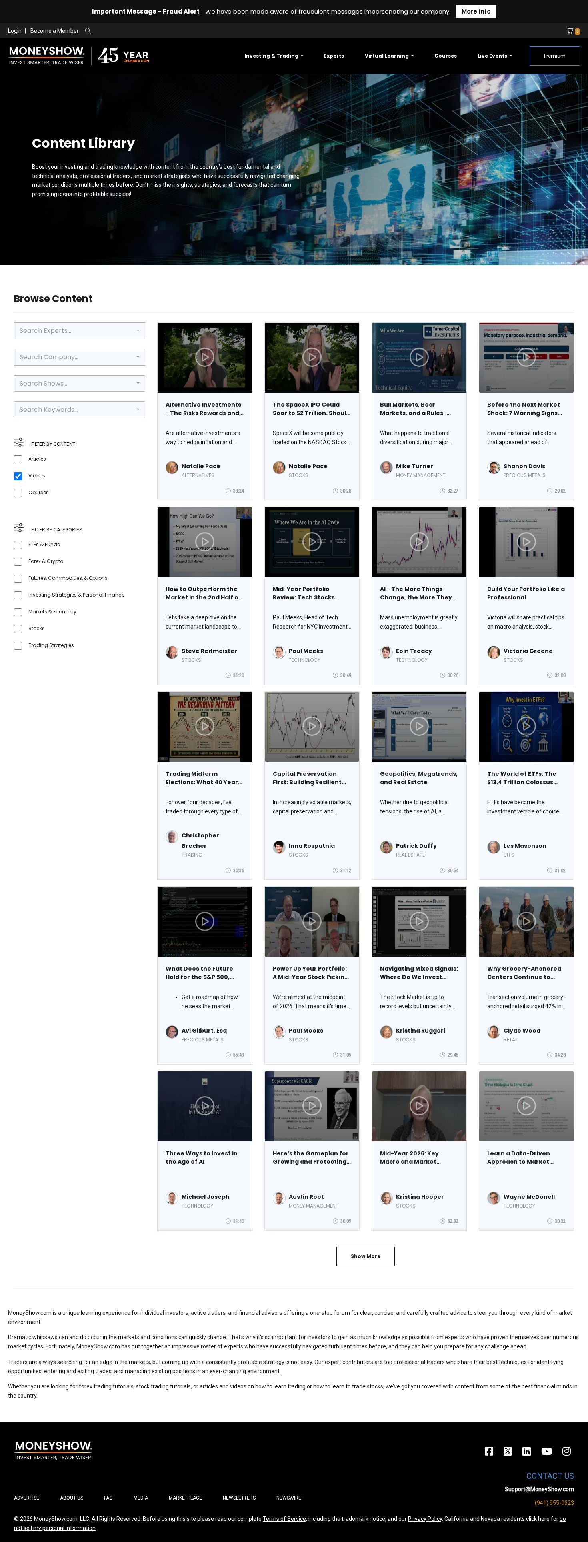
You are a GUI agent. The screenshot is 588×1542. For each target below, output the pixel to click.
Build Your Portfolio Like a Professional (526, 593)
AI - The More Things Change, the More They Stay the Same (416, 593)
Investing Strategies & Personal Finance (76, 594)
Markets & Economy (52, 611)
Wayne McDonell (529, 1197)
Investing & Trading (272, 55)
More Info (476, 11)
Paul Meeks (306, 651)
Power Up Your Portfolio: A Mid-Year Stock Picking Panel (310, 973)
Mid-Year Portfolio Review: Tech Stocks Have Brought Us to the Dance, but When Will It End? (308, 593)
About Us (71, 1498)
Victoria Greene (528, 651)
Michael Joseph (206, 1197)
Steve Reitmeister (209, 651)
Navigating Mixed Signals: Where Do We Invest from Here (419, 973)
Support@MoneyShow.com (539, 1489)
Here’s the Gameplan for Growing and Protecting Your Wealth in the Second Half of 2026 (311, 1157)
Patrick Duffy (416, 846)
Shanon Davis (524, 466)
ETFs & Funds (44, 544)
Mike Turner (414, 466)
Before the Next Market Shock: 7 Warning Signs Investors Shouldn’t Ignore (523, 409)
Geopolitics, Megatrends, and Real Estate (419, 778)
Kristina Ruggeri (420, 1031)
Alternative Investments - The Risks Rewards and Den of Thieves (203, 409)
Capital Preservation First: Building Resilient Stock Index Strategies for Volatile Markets (307, 778)
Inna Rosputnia (312, 846)
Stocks (36, 628)
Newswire (288, 1498)
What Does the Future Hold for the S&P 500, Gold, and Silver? (199, 973)
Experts (334, 55)
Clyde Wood (522, 1031)
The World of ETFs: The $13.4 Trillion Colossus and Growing (521, 778)
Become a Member (54, 31)
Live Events (493, 55)
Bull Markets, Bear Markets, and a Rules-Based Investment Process (413, 409)
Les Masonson (525, 846)
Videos (36, 475)
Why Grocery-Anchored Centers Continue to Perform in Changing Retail (524, 973)
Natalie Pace (201, 466)
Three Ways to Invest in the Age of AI (202, 1157)
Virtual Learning (387, 55)
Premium (555, 55)
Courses (445, 55)
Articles (37, 458)
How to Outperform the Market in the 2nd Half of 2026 (203, 593)
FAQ (108, 1498)
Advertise (26, 1498)
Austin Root (306, 1197)
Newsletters (239, 1498)
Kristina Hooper (420, 1197)
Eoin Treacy (414, 651)
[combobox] (79, 331)
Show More (365, 1256)
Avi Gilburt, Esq (204, 1031)
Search (174, 31)
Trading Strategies (51, 645)
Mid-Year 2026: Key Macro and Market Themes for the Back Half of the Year (419, 1157)
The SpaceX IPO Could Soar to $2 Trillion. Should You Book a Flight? (311, 409)
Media (141, 1498)
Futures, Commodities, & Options (68, 578)
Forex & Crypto (45, 561)
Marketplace (185, 1498)
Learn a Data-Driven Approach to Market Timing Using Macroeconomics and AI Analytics (524, 1157)
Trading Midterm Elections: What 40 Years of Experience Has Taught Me (203, 778)
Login (15, 31)
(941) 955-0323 (554, 1503)
